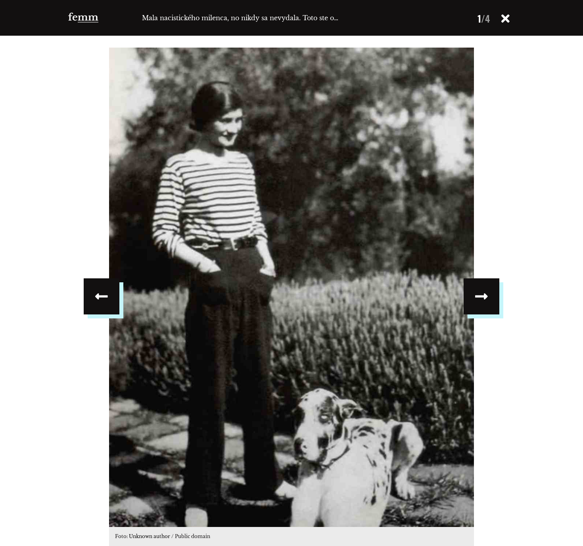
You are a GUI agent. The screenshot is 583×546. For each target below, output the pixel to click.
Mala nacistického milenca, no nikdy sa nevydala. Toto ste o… (240, 18)
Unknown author (149, 536)
